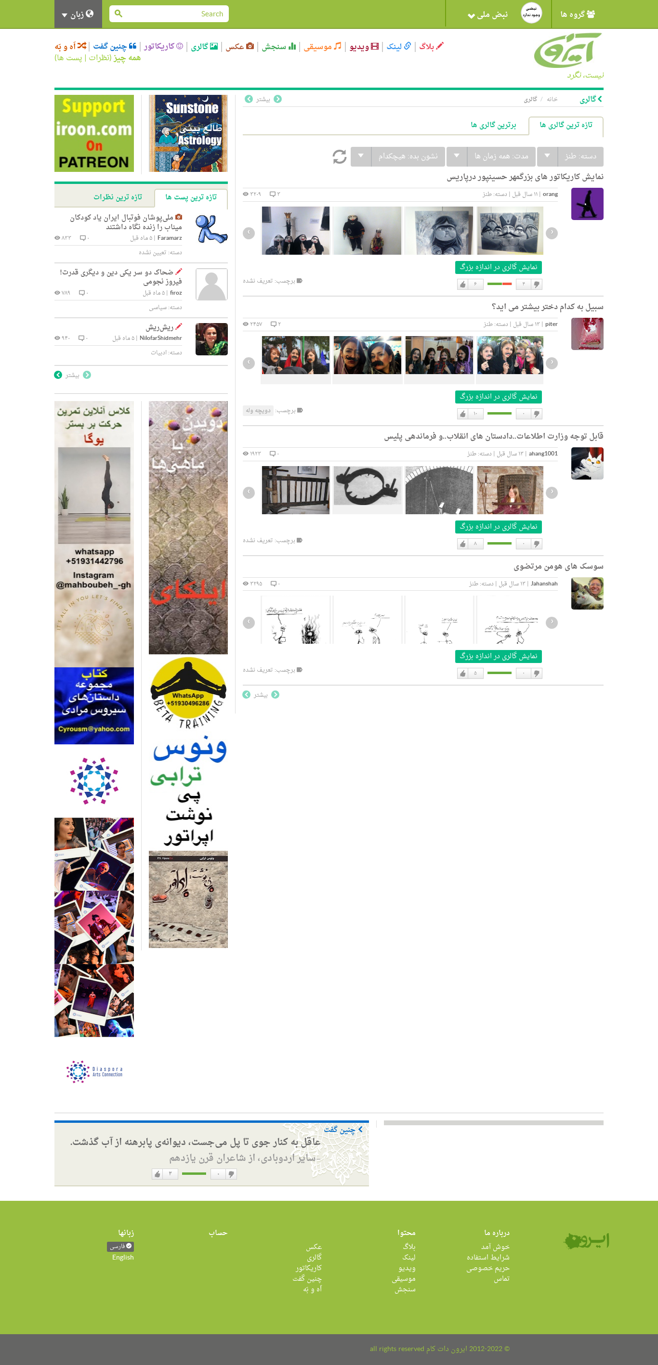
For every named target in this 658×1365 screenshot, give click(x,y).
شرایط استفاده (488, 1257)
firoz (176, 293)
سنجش (275, 47)
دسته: (580, 157)
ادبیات (159, 353)
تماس (502, 1279)
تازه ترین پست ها (191, 197)
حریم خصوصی (488, 1268)
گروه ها (573, 15)
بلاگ (427, 47)
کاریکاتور (160, 47)
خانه (552, 99)
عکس (235, 47)
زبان (77, 15)
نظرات (99, 58)
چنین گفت (111, 47)
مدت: (501, 157)
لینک (395, 47)
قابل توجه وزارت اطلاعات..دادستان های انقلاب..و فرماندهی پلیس (494, 436)
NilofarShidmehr (161, 339)
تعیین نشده (153, 252)
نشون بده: (408, 157)
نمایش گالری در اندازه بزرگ (499, 267)
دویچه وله (258, 410)
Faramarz (170, 239)
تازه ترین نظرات (117, 197)
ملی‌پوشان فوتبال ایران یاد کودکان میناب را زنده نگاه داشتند (126, 222)
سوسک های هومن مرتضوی (558, 566)
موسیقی (318, 47)
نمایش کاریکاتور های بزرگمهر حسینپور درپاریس (525, 177)
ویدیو (360, 47)
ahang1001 (543, 454)
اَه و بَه (66, 47)
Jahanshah (544, 584)
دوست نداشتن (536, 284)
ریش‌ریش (159, 327)
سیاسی (158, 307)
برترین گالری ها (493, 125)
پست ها (69, 58)
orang (550, 195)
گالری (200, 47)
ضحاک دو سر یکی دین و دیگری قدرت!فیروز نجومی (121, 277)
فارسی (118, 1247)
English (123, 1257)
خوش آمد (495, 1247)
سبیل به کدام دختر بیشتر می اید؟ (548, 307)
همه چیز (127, 58)
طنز (487, 194)
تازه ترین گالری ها (566, 125)
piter (551, 325)
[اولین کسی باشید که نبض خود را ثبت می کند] (531, 13)
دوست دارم (463, 284)
